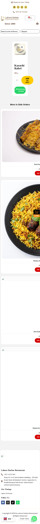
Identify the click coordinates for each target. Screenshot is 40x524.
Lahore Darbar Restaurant (13, 470)
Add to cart (27, 80)
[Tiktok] (22, 7)
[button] (37, 23)
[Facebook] (14, 7)
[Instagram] (18, 7)
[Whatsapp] (25, 7)
